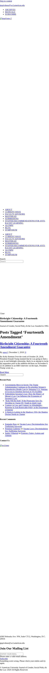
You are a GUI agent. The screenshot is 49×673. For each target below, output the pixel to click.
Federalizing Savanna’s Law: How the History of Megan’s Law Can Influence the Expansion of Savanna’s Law (24, 396)
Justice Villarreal (11, 433)
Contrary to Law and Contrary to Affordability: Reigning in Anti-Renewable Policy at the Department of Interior (26, 407)
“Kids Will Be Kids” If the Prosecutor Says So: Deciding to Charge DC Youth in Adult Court (23, 402)
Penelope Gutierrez (12, 429)
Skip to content (6, 1)
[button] (4, 659)
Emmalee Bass (11, 424)
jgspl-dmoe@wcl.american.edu (12, 5)
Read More (4, 372)
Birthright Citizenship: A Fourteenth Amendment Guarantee (23, 345)
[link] (10, 10)
